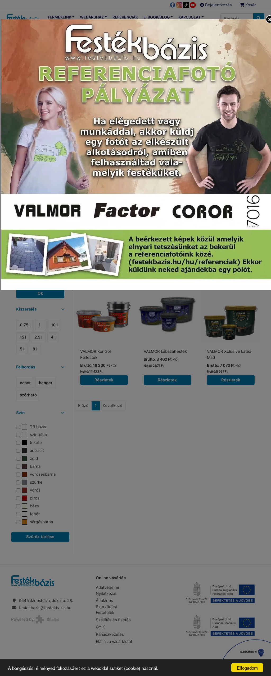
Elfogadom (247, 667)
